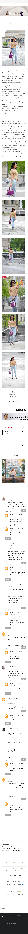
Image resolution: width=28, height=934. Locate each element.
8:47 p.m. (12, 653)
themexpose (16, 921)
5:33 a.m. (9, 730)
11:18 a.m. (9, 545)
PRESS (3, 908)
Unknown (11, 633)
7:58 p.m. (12, 614)
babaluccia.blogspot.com (14, 675)
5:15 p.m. (9, 781)
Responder (23, 510)
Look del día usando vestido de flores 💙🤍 (14, 884)
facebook (6, 870)
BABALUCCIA (11, 666)
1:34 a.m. (12, 805)
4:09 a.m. (9, 635)
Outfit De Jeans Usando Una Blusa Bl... (13, 480)
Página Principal (6, 911)
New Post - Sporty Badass (14, 742)
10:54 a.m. (9, 500)
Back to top (17, 925)
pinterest (14, 864)
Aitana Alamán (12, 498)
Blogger (18, 915)
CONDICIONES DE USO (7, 910)
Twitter (14, 870)
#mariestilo (13, 23)
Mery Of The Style (14, 584)
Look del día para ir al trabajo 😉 (14, 891)
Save (11, 427)
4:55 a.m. (9, 669)
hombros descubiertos (11, 97)
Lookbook (18, 750)
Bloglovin (16, 748)
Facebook (10, 748)
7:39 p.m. (12, 517)
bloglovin (10, 677)
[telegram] (5, 428)
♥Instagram (10, 750)
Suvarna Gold (12, 728)
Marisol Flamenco (17, 514)
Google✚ (10, 752)
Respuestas (8, 511)
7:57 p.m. (12, 569)
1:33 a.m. (12, 717)
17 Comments (22, 427)
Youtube (6, 864)
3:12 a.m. (9, 700)
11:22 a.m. (9, 586)
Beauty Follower (13, 698)
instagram (22, 864)
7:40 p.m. (12, 530)
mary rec (10, 543)
